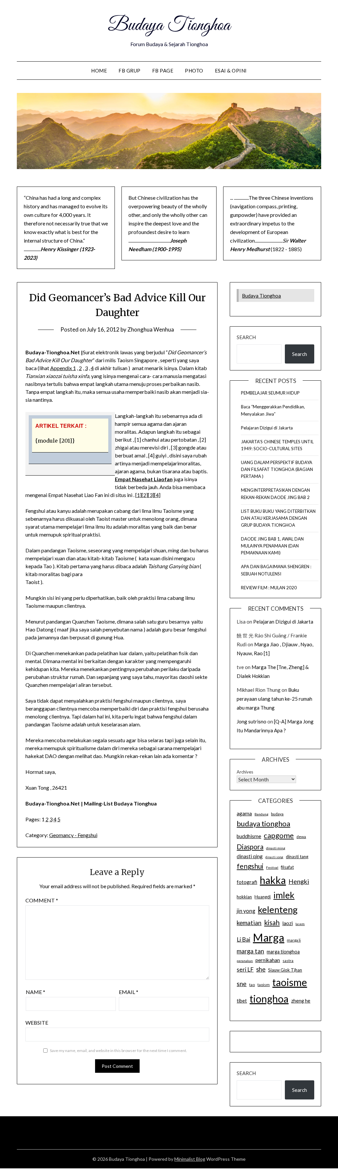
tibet (242, 1001)
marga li (294, 940)
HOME (99, 70)
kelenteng (278, 909)
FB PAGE (163, 70)
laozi (287, 923)
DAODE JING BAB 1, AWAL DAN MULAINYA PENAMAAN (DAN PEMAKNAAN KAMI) (272, 545)
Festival (272, 867)
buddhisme (249, 836)
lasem (300, 924)
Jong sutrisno (251, 721)
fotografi (247, 882)
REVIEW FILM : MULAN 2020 (269, 587)
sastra (288, 960)
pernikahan (267, 960)
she (260, 969)
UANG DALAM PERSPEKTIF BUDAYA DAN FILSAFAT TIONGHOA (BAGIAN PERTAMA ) (277, 469)
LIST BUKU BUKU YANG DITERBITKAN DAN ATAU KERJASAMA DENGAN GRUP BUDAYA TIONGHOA (278, 518)
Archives (245, 771)
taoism (263, 984)
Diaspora (250, 847)
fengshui (250, 866)
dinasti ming (275, 848)
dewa (301, 836)
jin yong (246, 911)
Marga (268, 937)
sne (242, 983)
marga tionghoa (283, 951)
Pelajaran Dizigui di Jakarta (267, 427)
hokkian (244, 896)
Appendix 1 (63, 368)
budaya (277, 813)
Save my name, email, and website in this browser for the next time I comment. (118, 1050)
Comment (41, 900)
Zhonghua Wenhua (150, 329)
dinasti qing (250, 856)
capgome (279, 835)
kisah (272, 922)
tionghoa (269, 999)
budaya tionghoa (263, 823)
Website (36, 1022)
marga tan (250, 951)
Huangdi (262, 896)
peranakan (245, 961)
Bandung (261, 814)
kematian (249, 922)
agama (244, 813)
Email (128, 992)
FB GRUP (129, 70)
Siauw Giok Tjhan (285, 970)
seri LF (245, 969)
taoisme (289, 982)
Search (246, 337)
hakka (273, 880)
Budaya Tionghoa (169, 26)
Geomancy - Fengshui (73, 835)
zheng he (300, 1001)
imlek (283, 895)
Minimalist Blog (189, 1159)
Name (35, 992)
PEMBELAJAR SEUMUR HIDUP (270, 392)
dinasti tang (297, 856)
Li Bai (243, 939)
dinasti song (274, 857)
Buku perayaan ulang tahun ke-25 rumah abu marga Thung (274, 699)
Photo (194, 70)
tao (252, 984)
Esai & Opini (231, 70)
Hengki (298, 881)
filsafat (287, 867)
